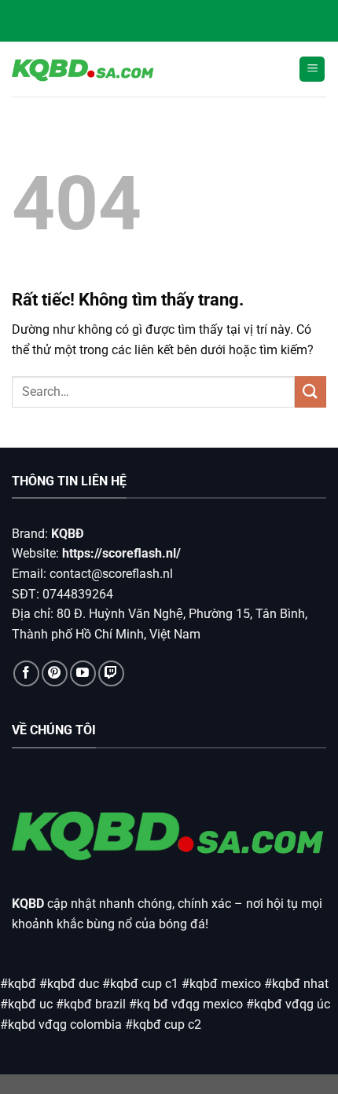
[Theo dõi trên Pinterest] (55, 673)
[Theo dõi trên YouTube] (83, 673)
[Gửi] (310, 391)
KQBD (28, 903)
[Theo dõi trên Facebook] (26, 673)
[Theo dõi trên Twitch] (111, 673)
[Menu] (312, 69)
